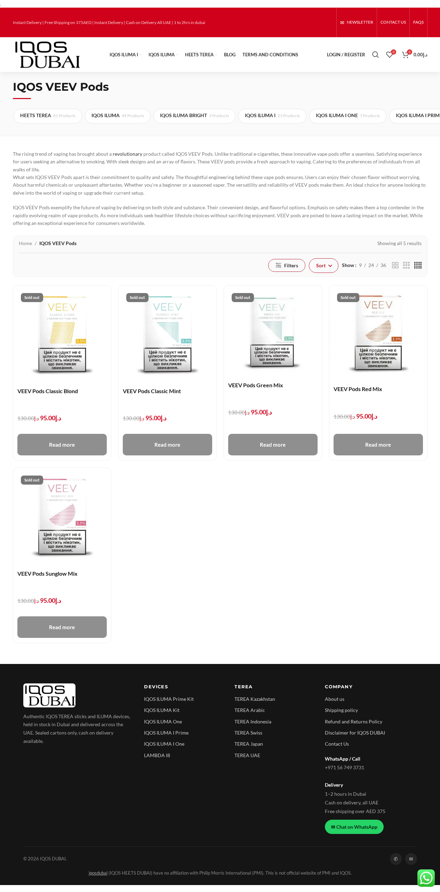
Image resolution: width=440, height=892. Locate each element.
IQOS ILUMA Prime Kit (169, 699)
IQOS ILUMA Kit (161, 710)
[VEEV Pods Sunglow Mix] (62, 516)
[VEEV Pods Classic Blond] (62, 334)
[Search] (376, 55)
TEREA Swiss (248, 733)
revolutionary (127, 154)
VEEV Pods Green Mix (255, 385)
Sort (321, 265)
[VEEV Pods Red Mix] (378, 333)
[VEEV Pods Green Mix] (273, 331)
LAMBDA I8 (157, 755)
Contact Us (337, 744)
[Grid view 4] (418, 265)
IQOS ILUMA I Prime (166, 733)
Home (25, 243)
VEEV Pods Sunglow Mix (47, 573)
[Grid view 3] (406, 265)
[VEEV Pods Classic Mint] (167, 334)
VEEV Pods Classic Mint (152, 391)
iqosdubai (98, 873)
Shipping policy (341, 710)
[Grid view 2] (395, 265)
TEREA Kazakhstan (254, 699)
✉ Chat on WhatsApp (354, 827)
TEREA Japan (248, 744)
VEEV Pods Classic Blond (47, 391)
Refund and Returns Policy (353, 721)
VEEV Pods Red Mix (358, 389)
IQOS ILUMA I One (164, 744)
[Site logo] (47, 54)
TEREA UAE (247, 755)
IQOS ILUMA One (163, 721)
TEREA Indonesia (252, 721)
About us (334, 699)
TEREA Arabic (249, 710)
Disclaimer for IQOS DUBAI (355, 733)
